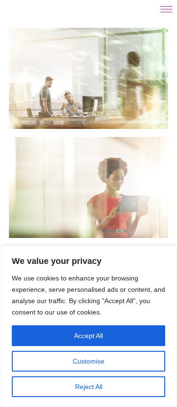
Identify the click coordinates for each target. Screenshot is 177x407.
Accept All (88, 335)
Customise (88, 361)
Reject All (88, 386)
